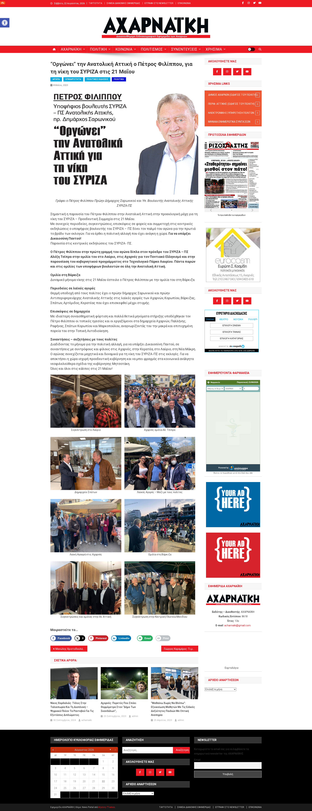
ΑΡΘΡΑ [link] (56, 79)
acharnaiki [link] (86, 720)
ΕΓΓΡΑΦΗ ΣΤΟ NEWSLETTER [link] (158, 3)
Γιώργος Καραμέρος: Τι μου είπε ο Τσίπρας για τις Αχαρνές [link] (181, 648)
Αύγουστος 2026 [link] (84, 749)
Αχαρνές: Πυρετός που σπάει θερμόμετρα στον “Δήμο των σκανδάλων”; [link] (118, 707)
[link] (4, 22)
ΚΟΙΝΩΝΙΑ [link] (123, 49)
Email (197, 759)
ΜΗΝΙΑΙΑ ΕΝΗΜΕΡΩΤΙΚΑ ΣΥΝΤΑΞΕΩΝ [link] (229, 121)
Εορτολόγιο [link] (232, 667)
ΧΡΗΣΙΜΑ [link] (214, 49)
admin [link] (135, 716)
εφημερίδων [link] (240, 215)
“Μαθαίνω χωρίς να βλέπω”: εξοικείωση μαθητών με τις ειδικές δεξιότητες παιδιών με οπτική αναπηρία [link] (173, 709)
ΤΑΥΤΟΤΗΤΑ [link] (95, 3)
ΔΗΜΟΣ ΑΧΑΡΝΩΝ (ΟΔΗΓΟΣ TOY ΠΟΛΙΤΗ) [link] (232, 94)
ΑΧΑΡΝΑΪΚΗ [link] (71, 49)
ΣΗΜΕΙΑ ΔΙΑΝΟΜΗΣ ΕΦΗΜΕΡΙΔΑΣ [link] (123, 3)
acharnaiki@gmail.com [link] (237, 625)
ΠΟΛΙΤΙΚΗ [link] (98, 49)
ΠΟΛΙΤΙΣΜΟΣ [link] (152, 49)
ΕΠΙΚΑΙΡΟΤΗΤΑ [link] (73, 79)
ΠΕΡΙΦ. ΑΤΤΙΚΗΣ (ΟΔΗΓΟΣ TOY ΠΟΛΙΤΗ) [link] (231, 103)
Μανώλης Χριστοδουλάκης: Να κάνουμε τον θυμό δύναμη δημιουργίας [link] (71, 648)
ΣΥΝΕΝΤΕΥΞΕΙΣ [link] (184, 49)
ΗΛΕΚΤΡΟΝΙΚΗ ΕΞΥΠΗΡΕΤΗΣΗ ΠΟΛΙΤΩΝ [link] (231, 112)
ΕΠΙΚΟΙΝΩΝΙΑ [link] (184, 3)
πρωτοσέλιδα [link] (225, 215)
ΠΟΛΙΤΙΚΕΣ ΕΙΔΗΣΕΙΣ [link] (97, 79)
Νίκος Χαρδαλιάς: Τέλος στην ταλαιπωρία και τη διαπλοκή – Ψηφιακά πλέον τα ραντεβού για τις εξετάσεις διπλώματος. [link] (72, 709)
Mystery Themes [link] (106, 807)
